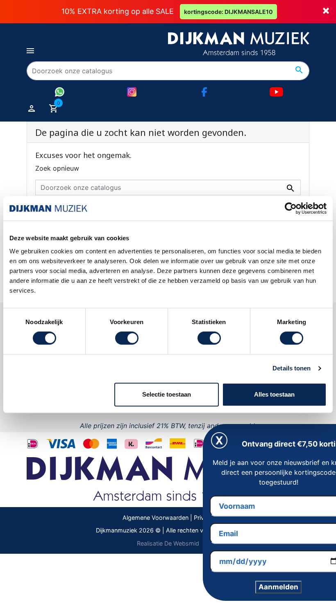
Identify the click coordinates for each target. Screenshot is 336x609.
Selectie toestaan (166, 394)
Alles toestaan (274, 394)
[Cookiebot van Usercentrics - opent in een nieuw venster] (291, 208)
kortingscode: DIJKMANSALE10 (228, 11)
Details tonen (291, 368)
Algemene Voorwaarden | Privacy (168, 517)
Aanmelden (278, 587)
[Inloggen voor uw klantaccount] (31, 108)
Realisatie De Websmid (168, 543)
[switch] (126, 338)
